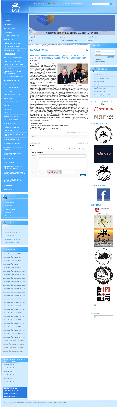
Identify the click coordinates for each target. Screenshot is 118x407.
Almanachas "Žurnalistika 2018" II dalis (14, 309)
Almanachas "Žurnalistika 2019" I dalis (14, 313)
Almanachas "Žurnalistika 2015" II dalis (14, 288)
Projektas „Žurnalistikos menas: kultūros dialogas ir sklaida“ (14, 174)
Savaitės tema (10, 54)
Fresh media (14, 404)
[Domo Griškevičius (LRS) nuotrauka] (73, 74)
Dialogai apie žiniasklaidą (14, 64)
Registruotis (98, 59)
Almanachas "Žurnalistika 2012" (12, 267)
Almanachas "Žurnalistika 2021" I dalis (14, 327)
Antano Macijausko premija (101, 85)
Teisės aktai (8, 158)
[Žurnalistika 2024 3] (3, 349)
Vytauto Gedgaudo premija (101, 78)
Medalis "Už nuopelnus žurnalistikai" (13, 72)
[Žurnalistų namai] (103, 201)
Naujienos (8, 32)
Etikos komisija (9, 162)
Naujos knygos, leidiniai (13, 94)
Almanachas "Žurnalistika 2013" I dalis (14, 271)
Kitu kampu (9, 112)
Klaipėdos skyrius (10, 209)
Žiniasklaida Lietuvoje (13, 50)
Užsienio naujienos (12, 127)
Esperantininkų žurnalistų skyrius (14, 229)
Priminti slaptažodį (100, 61)
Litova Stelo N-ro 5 (8, 378)
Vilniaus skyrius (9, 202)
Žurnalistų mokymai (12, 87)
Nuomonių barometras (13, 57)
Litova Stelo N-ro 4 (8, 375)
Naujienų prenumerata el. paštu (14, 135)
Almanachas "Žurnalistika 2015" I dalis (14, 285)
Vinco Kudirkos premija (100, 74)
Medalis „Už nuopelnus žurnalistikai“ (12, 154)
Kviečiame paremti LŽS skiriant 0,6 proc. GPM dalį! (72, 33)
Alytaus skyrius (9, 215)
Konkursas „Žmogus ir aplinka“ (102, 95)
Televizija (8, 91)
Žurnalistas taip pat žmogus (15, 84)
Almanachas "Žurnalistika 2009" (12, 257)
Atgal (33, 136)
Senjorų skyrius (9, 235)
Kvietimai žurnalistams (12, 143)
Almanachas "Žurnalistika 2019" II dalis (14, 316)
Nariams (90, 40)
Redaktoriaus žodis (12, 46)
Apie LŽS (7, 20)
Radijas (8, 109)
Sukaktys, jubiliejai (12, 120)
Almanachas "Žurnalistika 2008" (12, 253)
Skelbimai (8, 68)
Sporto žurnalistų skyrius (12, 242)
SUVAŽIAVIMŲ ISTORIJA (11, 139)
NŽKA (32, 40)
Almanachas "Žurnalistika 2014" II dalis (14, 281)
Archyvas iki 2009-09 (10, 393)
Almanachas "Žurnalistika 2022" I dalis (14, 333)
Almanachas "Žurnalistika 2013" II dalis (14, 274)
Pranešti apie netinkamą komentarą (57, 148)
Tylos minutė (10, 123)
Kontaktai (8, 24)
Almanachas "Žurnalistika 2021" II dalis (14, 330)
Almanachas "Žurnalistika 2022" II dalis (14, 337)
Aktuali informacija (12, 36)
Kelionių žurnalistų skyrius (12, 232)
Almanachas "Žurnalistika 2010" (12, 260)
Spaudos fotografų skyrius (12, 239)
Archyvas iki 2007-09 (10, 396)
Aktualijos (9, 39)
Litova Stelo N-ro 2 (8, 368)
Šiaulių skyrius (9, 212)
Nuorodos (8, 186)
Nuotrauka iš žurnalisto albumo (13, 148)
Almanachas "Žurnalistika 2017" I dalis (14, 299)
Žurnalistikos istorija (13, 102)
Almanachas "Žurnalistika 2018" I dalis (14, 306)
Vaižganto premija (99, 81)
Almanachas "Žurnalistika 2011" (12, 264)
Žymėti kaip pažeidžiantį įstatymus (78, 148)
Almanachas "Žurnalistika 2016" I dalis (14, 292)
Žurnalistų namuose (12, 61)
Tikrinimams (8, 190)
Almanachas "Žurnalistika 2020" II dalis (14, 323)
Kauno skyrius (9, 205)
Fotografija (9, 98)
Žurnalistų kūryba (12, 80)
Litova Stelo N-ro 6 (8, 382)
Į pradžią (7, 16)
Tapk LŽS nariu (9, 28)
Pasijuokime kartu (11, 116)
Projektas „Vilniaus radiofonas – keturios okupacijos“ (12, 180)
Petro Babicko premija (100, 91)
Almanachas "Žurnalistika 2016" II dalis (14, 295)
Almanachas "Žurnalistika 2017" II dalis (14, 302)
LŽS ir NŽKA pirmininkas (13, 43)
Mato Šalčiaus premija (100, 88)
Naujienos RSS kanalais (13, 130)
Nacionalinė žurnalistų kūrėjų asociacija (13, 167)
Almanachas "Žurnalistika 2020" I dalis (14, 320)
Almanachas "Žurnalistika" (14, 77)
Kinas (7, 105)
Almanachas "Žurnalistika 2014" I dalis (14, 278)
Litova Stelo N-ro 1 (8, 364)
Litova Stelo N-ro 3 (8, 371)
